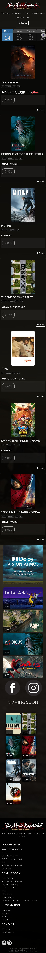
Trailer (41, 110)
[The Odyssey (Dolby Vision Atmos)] (23, 61)
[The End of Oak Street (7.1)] (23, 276)
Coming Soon (16, 13)
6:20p (8, 100)
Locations (19, 18)
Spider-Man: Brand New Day (12, 865)
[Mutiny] (23, 205)
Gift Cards (26, 13)
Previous (2, 35)
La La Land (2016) (8, 878)
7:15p (8, 314)
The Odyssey (6, 869)
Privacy (4, 916)
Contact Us (6, 929)
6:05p (8, 458)
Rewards (35, 13)
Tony (3, 862)
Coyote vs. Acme (8, 897)
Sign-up (24, 23)
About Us (5, 920)
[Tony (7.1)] (23, 348)
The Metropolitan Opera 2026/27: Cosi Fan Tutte (19, 900)
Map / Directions (8, 932)
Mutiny (4, 852)
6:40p (8, 529)
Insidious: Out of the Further (12, 849)
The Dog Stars (7, 894)
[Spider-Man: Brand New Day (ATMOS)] (23, 491)
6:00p (8, 386)
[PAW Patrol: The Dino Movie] (23, 420)
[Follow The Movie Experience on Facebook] (4, 942)
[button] (28, 18)
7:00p (8, 243)
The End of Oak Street (10, 856)
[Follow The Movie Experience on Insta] (9, 942)
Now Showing (5, 13)
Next (43, 35)
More (42, 13)
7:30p (8, 171)
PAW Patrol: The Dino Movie (12, 859)
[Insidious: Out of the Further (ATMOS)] (23, 133)
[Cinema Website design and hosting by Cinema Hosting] (23, 950)
